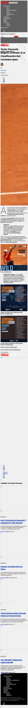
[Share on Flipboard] (15, 80)
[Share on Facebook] (15, 77)
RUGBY (7, 11)
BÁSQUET (8, 13)
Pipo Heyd (3, 70)
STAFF (7, 23)
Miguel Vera (4, 531)
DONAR (5, 21)
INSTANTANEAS (7, 18)
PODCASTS (6, 17)
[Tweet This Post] (15, 79)
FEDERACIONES (6, 6)
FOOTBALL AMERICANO (11, 10)
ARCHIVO (5, 19)
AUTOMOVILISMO (10, 14)
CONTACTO (6, 22)
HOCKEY (8, 9)
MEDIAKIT (8, 25)
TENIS (7, 15)
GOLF (7, 7)
